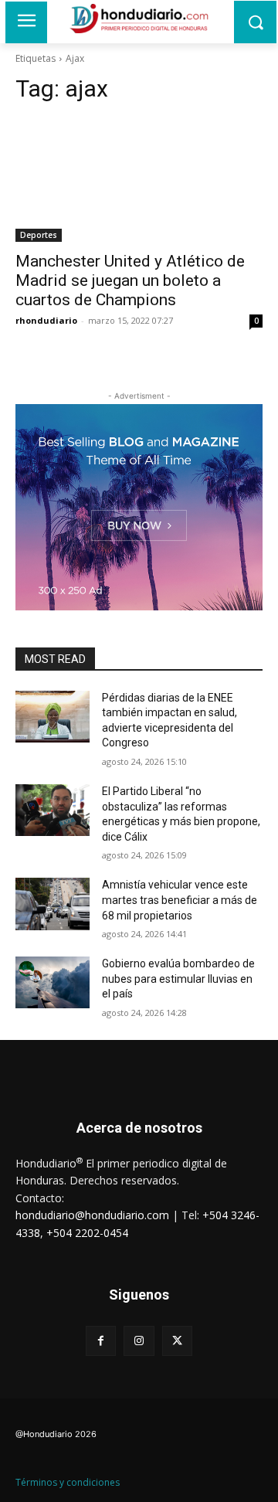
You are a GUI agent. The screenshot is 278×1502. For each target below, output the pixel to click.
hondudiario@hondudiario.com (92, 1215)
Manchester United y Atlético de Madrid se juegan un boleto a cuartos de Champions (130, 280)
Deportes (38, 234)
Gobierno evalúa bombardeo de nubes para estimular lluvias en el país (178, 978)
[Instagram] (139, 1341)
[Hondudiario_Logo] (139, 18)
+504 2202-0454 (87, 1232)
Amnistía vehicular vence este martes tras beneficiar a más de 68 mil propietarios (179, 899)
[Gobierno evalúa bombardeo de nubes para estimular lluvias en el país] (52, 982)
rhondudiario (46, 320)
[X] (177, 1341)
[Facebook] (101, 1341)
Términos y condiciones (67, 1482)
